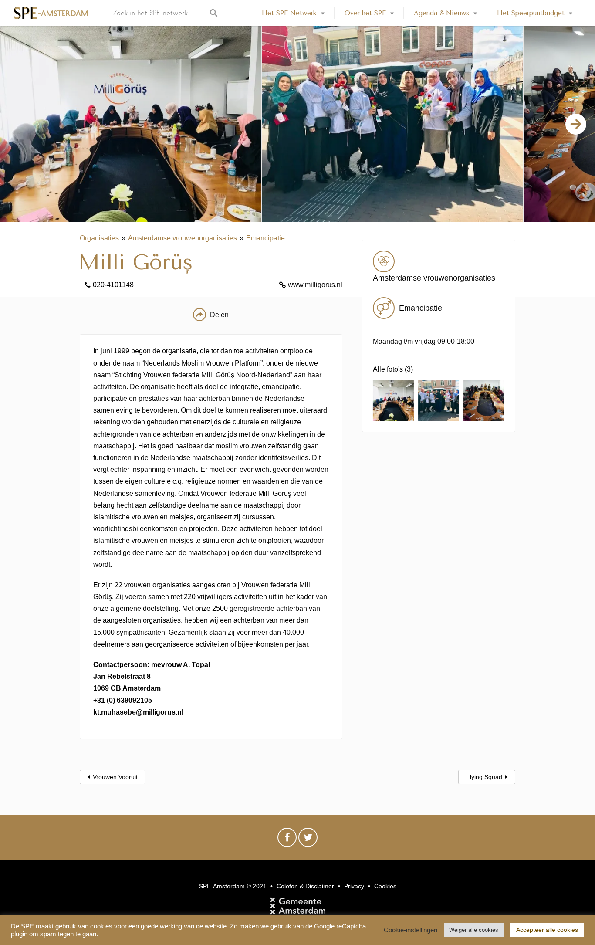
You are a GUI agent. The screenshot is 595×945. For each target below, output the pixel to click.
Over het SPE (365, 13)
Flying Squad (484, 776)
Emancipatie (265, 238)
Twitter (308, 839)
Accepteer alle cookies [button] (547, 929)
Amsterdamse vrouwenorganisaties (182, 238)
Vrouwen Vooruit (115, 776)
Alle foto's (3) (393, 369)
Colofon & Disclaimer (305, 886)
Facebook (287, 839)
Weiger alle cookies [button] (473, 930)
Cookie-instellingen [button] (410, 930)
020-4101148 (113, 284)
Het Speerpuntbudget (531, 13)
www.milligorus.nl (315, 284)
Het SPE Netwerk (289, 13)
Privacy (354, 886)
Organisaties (99, 238)
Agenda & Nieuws (441, 13)
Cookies (385, 886)
